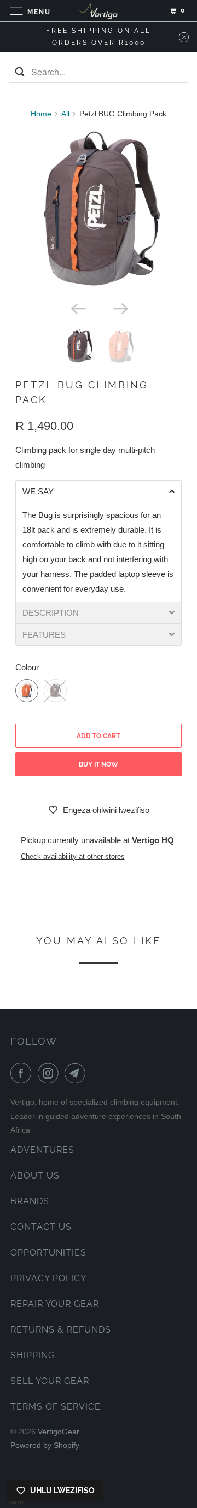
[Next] (120, 308)
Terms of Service (55, 1406)
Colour (27, 667)
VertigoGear (58, 1431)
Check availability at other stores (73, 857)
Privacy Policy (48, 1278)
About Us (35, 1175)
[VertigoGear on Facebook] (23, 1073)
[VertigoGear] (98, 10)
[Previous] (77, 308)
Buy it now (98, 764)
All (65, 113)
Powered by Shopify (44, 1445)
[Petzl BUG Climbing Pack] (98, 212)
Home (41, 113)
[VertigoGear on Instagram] (50, 1073)
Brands (29, 1201)
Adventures (42, 1150)
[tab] (98, 491)
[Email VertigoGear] (77, 1073)
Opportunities (48, 1252)
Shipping (32, 1355)
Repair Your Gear (54, 1304)
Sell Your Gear (49, 1381)
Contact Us (41, 1227)
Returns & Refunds (60, 1329)
